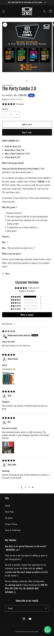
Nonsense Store (24, 631)
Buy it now (27, 132)
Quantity (5, 109)
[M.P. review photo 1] (8, 447)
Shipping (4, 99)
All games (9, 517)
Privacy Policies (11, 524)
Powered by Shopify (33, 631)
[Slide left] (21, 80)
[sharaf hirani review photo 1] (8, 378)
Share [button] (7, 273)
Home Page (9, 511)
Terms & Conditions (12, 530)
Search (7, 505)
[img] (8, 331)
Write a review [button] (27, 314)
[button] (3, 11)
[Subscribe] (46, 608)
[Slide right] (33, 80)
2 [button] (25, 487)
